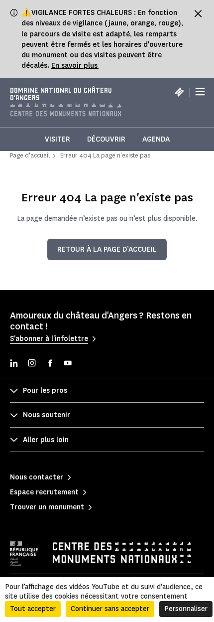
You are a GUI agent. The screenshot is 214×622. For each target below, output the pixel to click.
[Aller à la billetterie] (179, 92)
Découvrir (106, 139)
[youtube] (68, 364)
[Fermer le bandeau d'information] (198, 13)
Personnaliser (186, 609)
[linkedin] (14, 364)
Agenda (156, 139)
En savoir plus (75, 65)
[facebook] (50, 364)
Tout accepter (33, 609)
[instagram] (32, 364)
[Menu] (200, 92)
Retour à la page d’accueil (107, 249)
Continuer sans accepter (110, 609)
